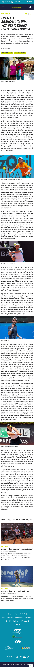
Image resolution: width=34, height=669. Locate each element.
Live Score (17, 2)
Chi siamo (11, 614)
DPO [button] (6, 621)
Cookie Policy (27, 617)
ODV (10, 621)
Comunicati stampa (7, 617)
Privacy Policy (18, 617)
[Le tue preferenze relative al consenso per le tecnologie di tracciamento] (31, 666)
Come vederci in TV (20, 614)
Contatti (17, 624)
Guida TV (7, 2)
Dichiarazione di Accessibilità (21, 621)
